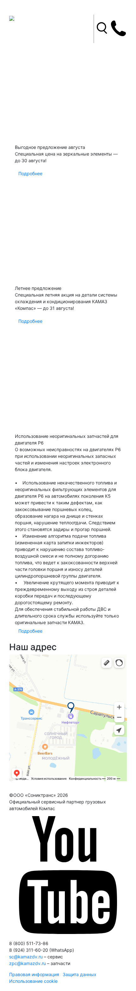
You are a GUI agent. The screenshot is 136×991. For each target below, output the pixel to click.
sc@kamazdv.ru (26, 956)
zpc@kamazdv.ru (27, 963)
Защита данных (79, 974)
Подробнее (30, 173)
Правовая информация (34, 974)
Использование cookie (33, 981)
